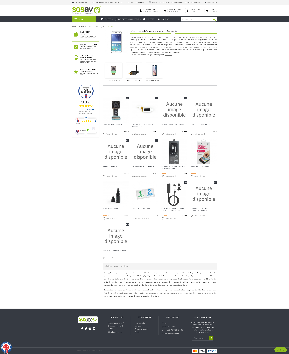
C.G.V (110, 329)
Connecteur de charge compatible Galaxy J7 (199, 209)
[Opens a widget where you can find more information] (280, 350)
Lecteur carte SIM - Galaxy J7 (143, 166)
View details (199, 119)
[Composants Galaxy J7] (134, 71)
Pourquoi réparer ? (115, 326)
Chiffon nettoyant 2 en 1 (141, 208)
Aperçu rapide (120, 119)
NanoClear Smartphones (200, 166)
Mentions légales (115, 332)
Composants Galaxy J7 (134, 80)
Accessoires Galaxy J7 (154, 80)
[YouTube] (90, 328)
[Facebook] (82, 328)
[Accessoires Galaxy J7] (154, 71)
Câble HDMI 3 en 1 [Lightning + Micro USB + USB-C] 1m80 (173, 209)
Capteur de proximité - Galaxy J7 (174, 124)
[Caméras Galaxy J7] (114, 71)
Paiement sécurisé (142, 329)
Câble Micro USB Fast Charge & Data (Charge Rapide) (173, 167)
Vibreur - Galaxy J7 (110, 166)
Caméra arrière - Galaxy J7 (113, 124)
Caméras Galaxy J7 (114, 80)
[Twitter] (86, 328)
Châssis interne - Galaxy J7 (200, 124)
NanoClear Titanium (110, 208)
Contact (163, 19)
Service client (144, 317)
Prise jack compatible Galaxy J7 (115, 251)
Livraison (138, 326)
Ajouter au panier (111, 119)
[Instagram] (94, 328)
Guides (106, 19)
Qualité (138, 332)
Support (148, 19)
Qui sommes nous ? (116, 323)
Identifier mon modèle (126, 19)
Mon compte (140, 323)
